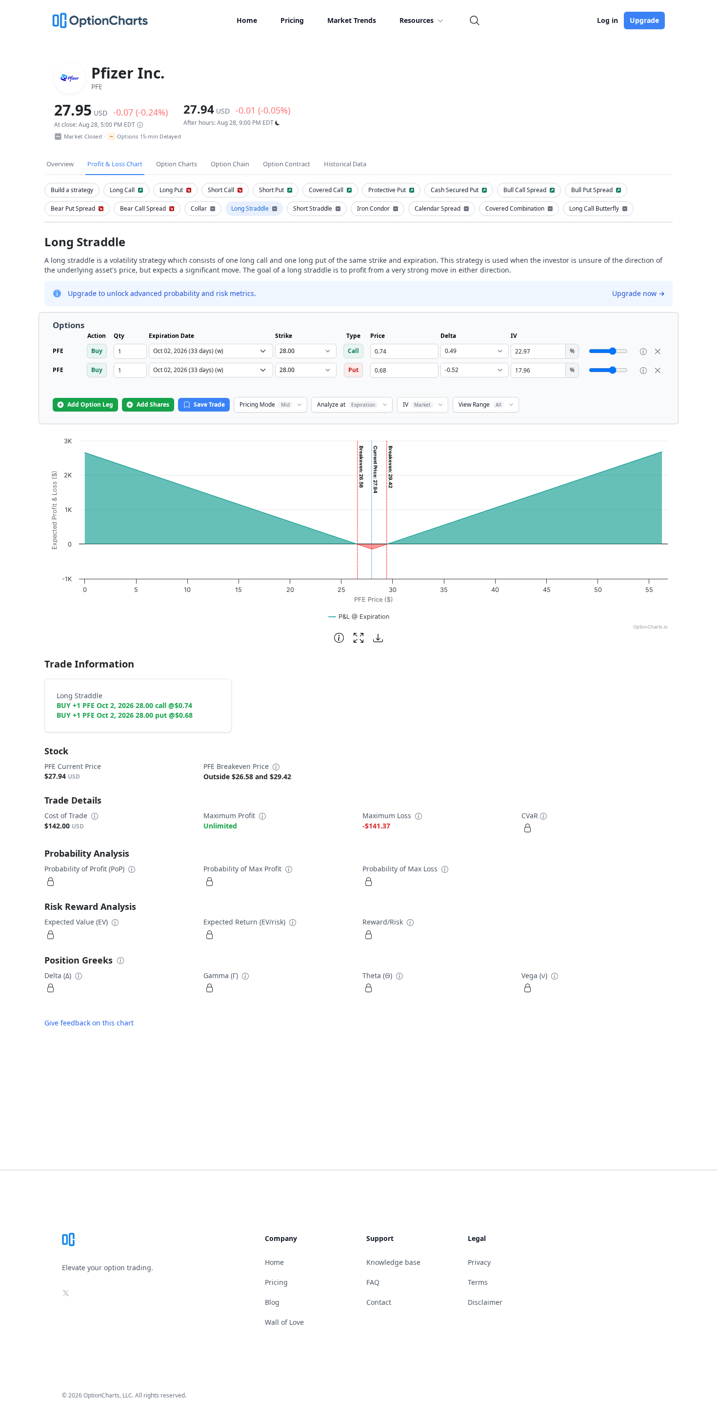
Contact (378, 1302)
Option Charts (176, 163)
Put (353, 370)
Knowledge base (393, 1262)
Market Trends (351, 20)
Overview (60, 163)
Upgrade (644, 20)
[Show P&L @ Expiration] (359, 616)
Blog (272, 1302)
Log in (607, 20)
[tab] (72, 190)
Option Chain (230, 163)
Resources (416, 20)
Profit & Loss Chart (114, 163)
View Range (479, 404)
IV (417, 404)
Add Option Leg (90, 404)
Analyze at (346, 404)
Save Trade (209, 404)
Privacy (479, 1262)
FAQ (372, 1282)
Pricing (292, 20)
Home (247, 20)
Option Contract (286, 163)
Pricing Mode (264, 404)
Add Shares (153, 404)
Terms (478, 1282)
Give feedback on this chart (89, 1022)
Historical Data (345, 163)
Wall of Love (284, 1322)
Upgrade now (638, 293)
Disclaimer (485, 1302)
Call (353, 351)
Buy (96, 351)
